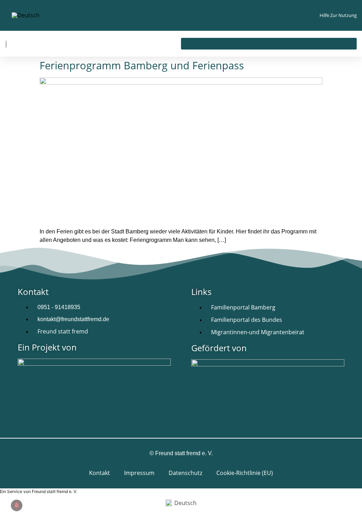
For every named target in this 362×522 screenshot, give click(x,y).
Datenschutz (185, 473)
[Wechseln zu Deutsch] (25, 15)
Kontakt (99, 473)
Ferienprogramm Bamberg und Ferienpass (142, 65)
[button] (269, 44)
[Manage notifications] (16, 505)
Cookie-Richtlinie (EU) (244, 473)
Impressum (139, 473)
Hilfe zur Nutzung (338, 15)
